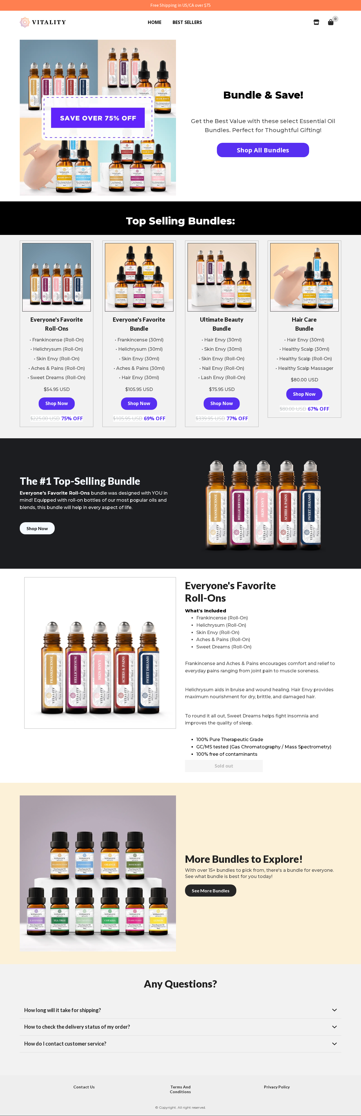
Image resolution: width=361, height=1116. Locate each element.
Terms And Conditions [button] (180, 1089)
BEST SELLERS (187, 22)
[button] (180, 1010)
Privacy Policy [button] (277, 1086)
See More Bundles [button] (211, 890)
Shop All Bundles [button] (263, 150)
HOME (154, 22)
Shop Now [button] (56, 403)
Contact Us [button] (84, 1086)
